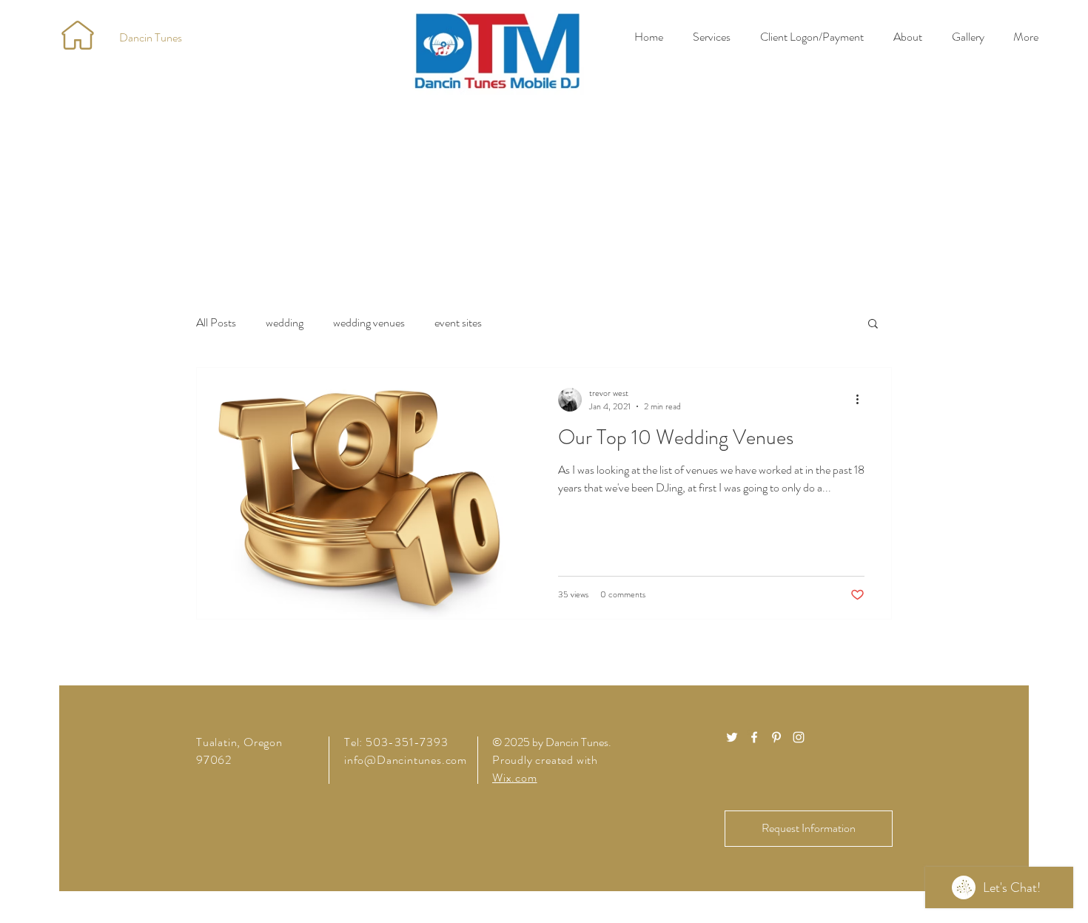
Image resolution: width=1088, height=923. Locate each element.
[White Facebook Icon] (754, 737)
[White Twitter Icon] (732, 737)
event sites (458, 323)
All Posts (216, 323)
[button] (873, 324)
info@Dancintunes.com (405, 759)
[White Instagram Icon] (798, 737)
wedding (284, 323)
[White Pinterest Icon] (776, 737)
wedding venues (369, 323)
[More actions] (862, 400)
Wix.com (514, 777)
